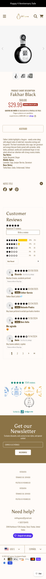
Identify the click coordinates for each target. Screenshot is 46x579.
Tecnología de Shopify (20, 556)
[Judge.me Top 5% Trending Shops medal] (29, 402)
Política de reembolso (23, 482)
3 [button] (23, 353)
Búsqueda (23, 471)
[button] (4, 16)
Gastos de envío (11, 111)
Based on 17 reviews (13, 228)
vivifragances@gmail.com (23, 518)
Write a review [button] (23, 232)
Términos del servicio (23, 477)
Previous (2, 48)
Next (43, 48)
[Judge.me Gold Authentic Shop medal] (29, 391)
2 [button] (17, 353)
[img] (21, 270)
